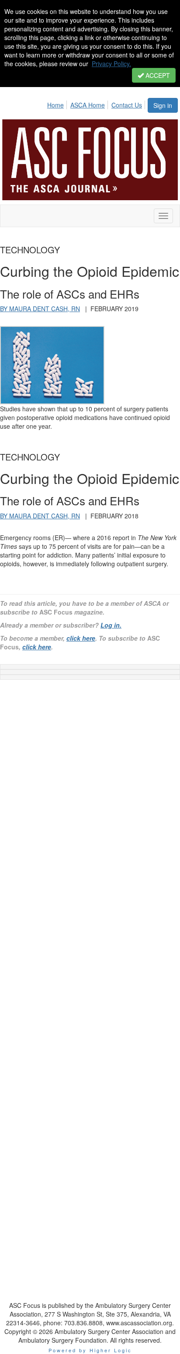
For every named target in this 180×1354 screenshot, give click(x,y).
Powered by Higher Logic (90, 1350)
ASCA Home (87, 105)
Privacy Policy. (111, 63)
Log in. (110, 625)
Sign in (162, 105)
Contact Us (126, 105)
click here (80, 638)
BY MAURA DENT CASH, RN (40, 308)
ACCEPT (157, 75)
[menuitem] (57, 103)
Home (55, 105)
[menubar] (97, 103)
